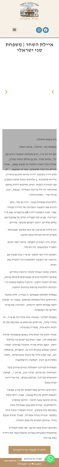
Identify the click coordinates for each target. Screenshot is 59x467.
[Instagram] (39, 30)
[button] (14, 29)
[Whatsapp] (50, 458)
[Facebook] (46, 30)
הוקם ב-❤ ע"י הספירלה (29, 464)
